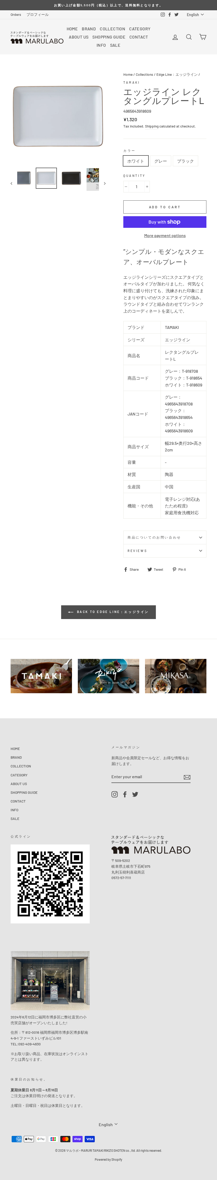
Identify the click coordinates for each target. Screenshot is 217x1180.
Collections (144, 74)
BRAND (89, 28)
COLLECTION (112, 28)
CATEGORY (139, 28)
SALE (115, 45)
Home (128, 74)
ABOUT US (78, 36)
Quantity (134, 175)
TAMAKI (131, 82)
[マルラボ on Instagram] (114, 794)
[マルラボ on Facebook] (125, 794)
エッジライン (177, 339)
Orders (16, 14)
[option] (108, 5)
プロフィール (37, 14)
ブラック (185, 160)
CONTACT (138, 36)
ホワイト (135, 160)
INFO (101, 45)
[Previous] (14, 183)
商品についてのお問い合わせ (154, 537)
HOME (72, 28)
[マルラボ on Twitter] (135, 794)
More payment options (165, 235)
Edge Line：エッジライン (177, 74)
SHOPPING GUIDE (108, 36)
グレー (160, 160)
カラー (129, 150)
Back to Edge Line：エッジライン (112, 611)
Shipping (152, 126)
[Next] (102, 183)
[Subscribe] (187, 776)
